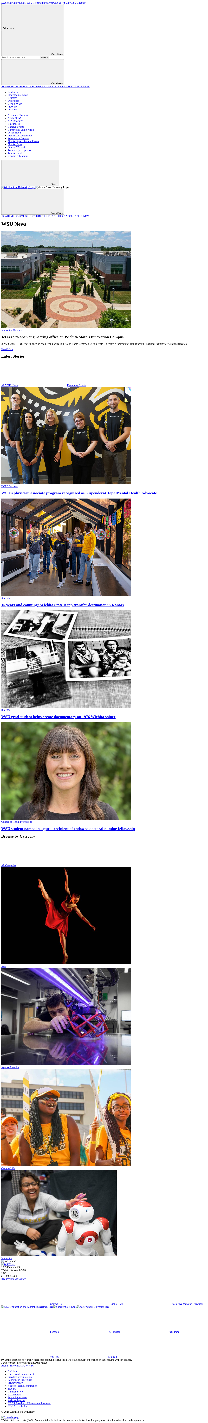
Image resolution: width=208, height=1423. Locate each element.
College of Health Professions (16, 821)
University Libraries (18, 156)
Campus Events (16, 126)
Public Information (17, 1397)
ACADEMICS (9, 86)
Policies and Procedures (20, 135)
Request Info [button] (7, 1279)
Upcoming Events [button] (76, 385)
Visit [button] (16, 1279)
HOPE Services (9, 486)
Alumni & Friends (10, 1365)
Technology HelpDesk (19, 150)
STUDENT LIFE (42, 86)
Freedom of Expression (20, 1377)
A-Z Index (13, 1371)
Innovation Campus (11, 330)
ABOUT (70, 86)
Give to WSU (60, 2)
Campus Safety (15, 1391)
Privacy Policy (15, 1382)
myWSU (72, 2)
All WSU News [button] (9, 385)
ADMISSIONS (25, 86)
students (5, 598)
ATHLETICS (58, 86)
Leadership (7, 2)
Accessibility (14, 1394)
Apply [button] (22, 1279)
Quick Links (8, 28)
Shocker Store (15, 144)
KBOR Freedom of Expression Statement (29, 1403)
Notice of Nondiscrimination (22, 1385)
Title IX (12, 1388)
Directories (47, 2)
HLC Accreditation (17, 1406)
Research (37, 2)
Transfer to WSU (16, 153)
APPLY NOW (82, 86)
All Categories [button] (8, 865)
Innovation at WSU (23, 2)
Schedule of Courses (18, 138)
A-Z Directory (15, 121)
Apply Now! (14, 118)
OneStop (81, 2)
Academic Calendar (18, 115)
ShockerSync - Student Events (23, 141)
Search (4, 57)
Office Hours (14, 132)
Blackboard (14, 123)
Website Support (16, 1400)
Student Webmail (16, 147)
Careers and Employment (21, 129)
